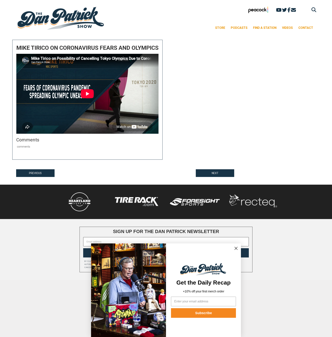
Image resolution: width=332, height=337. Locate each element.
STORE (220, 28)
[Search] (313, 10)
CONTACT (305, 28)
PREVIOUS (35, 173)
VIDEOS (287, 28)
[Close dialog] (236, 248)
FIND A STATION (264, 28)
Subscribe (203, 313)
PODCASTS (239, 28)
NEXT (215, 173)
